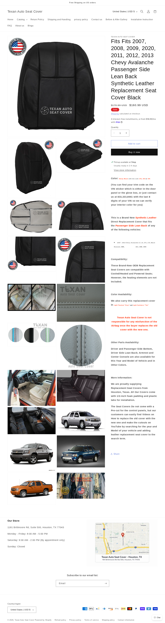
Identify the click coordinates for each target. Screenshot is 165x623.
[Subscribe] (105, 583)
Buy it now (134, 152)
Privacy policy (75, 620)
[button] (22, 19)
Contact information (126, 620)
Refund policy (60, 620)
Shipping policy (108, 620)
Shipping (115, 114)
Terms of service (91, 620)
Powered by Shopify (43, 620)
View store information (125, 170)
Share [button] (116, 454)
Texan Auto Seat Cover (24, 620)
